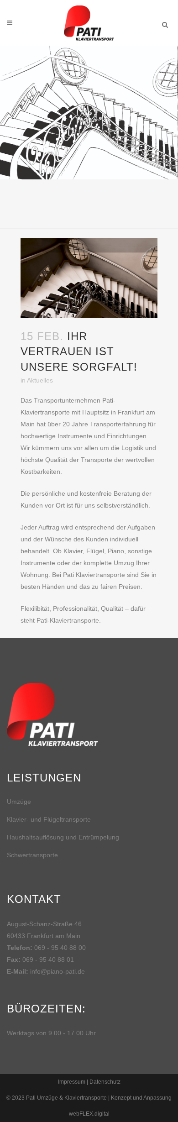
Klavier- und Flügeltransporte (49, 819)
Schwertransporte (32, 855)
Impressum (71, 1082)
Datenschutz (104, 1082)
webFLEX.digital (89, 1114)
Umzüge (19, 801)
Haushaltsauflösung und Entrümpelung (63, 837)
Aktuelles (40, 380)
